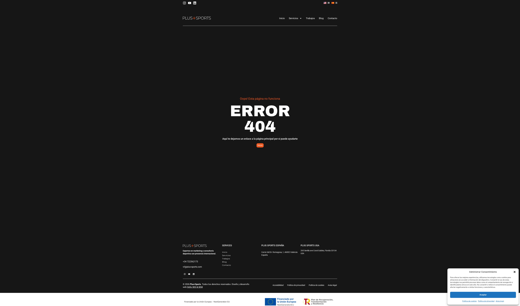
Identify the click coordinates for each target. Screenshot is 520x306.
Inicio (282, 18)
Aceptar (483, 295)
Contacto (332, 18)
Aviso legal (500, 301)
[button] (514, 272)
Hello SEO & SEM (195, 287)
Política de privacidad (486, 301)
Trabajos (310, 18)
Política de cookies (469, 301)
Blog (321, 18)
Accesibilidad (278, 285)
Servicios (293, 18)
